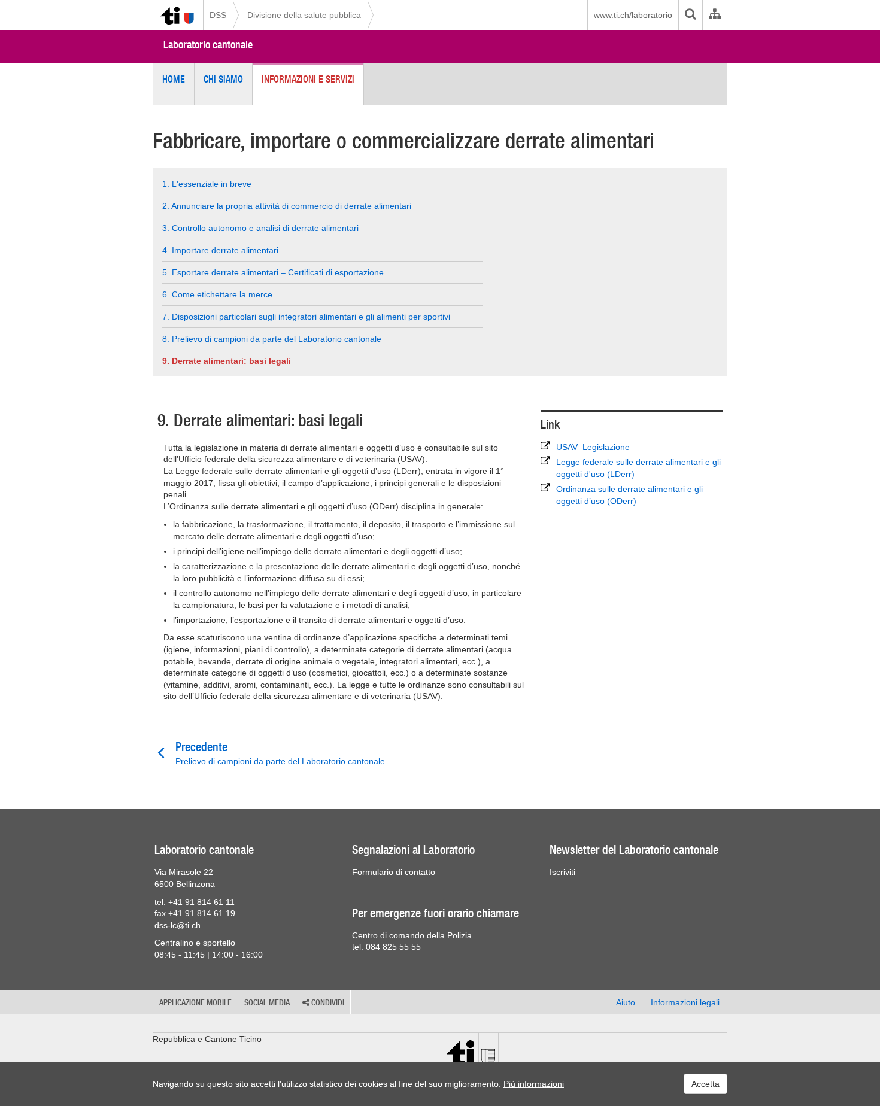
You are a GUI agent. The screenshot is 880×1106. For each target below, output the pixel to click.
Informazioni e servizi (308, 79)
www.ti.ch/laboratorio (633, 15)
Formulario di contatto (393, 872)
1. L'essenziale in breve (206, 184)
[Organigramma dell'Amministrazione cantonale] (714, 15)
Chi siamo (223, 79)
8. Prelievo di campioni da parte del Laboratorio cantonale (271, 339)
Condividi (326, 1002)
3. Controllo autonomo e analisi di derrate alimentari (260, 228)
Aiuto (625, 1002)
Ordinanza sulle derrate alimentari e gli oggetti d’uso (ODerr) (629, 495)
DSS (218, 15)
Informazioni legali (685, 1002)
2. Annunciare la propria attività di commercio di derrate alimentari (286, 206)
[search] (690, 15)
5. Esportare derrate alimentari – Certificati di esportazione (273, 272)
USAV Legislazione (593, 447)
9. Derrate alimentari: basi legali (226, 361)
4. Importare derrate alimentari (220, 250)
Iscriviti (562, 872)
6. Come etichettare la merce (217, 294)
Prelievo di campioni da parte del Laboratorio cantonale (280, 753)
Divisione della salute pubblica (304, 15)
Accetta (705, 1084)
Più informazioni (533, 1084)
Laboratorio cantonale (208, 44)
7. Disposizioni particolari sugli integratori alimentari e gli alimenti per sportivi (306, 316)
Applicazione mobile (195, 1002)
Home (173, 79)
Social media (267, 1002)
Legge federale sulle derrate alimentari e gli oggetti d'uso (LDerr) (638, 468)
